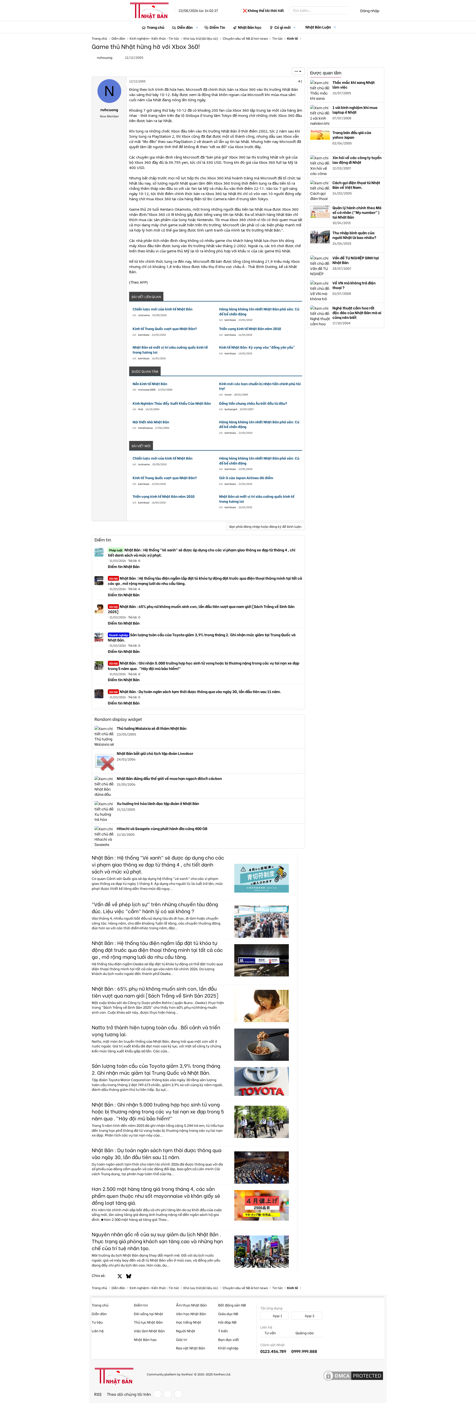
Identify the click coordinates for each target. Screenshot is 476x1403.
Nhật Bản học (250, 27)
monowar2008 (146, 389)
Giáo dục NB (228, 1313)
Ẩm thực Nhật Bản (191, 1304)
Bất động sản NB (232, 1304)
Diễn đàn (185, 27)
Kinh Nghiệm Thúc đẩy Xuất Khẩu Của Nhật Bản (172, 403)
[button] (197, 27)
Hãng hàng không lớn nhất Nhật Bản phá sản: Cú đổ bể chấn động (259, 311)
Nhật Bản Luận (318, 27)
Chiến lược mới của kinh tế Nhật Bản (162, 308)
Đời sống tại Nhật (148, 1313)
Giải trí (181, 1339)
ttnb (140, 409)
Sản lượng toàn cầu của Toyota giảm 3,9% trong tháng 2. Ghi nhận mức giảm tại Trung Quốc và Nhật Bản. (202, 637)
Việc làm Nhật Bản (149, 1330)
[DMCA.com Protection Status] (353, 1376)
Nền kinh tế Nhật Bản (150, 383)
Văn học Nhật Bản (191, 1313)
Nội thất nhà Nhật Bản (151, 421)
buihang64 (231, 409)
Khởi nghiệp (228, 1347)
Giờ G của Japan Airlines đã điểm (246, 477)
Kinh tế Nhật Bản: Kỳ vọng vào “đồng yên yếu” (257, 347)
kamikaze (230, 320)
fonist (228, 394)
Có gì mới (282, 27)
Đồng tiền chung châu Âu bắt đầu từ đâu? (253, 403)
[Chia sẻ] (289, 81)
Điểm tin (102, 539)
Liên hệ (98, 1330)
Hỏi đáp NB (227, 1322)
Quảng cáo (304, 1333)
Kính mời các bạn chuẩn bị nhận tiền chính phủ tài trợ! (260, 386)
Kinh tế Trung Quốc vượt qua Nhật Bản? (165, 328)
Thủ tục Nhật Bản (148, 1322)
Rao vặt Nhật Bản (190, 1347)
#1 (300, 81)
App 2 (309, 1315)
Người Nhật (185, 1330)
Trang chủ (155, 27)
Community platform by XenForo (189, 1373)
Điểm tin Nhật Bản (124, 566)
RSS (98, 1394)
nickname (144, 315)
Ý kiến (223, 1330)
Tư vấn (270, 1333)
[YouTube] (178, 1394)
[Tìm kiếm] (351, 10)
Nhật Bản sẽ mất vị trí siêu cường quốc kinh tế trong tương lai (170, 349)
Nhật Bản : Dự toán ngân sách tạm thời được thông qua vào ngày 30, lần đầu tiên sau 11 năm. (195, 691)
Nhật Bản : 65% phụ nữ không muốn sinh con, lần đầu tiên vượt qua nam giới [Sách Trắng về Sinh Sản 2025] (201, 608)
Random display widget (118, 719)
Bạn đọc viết (228, 1339)
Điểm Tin (217, 27)
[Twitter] (168, 1394)
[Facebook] (157, 1394)
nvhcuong (104, 57)
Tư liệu (97, 1322)
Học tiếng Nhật (188, 1322)
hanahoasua (145, 428)
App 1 (277, 1315)
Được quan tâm (325, 72)
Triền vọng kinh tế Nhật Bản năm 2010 (250, 328)
